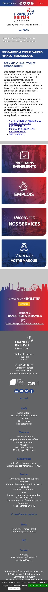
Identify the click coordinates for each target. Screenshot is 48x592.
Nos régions (24, 421)
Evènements (24, 458)
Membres (24, 432)
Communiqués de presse (24, 531)
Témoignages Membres (24, 450)
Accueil (6, 38)
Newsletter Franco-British (24, 529)
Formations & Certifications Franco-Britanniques (24, 502)
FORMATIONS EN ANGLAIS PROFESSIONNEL (22, 130)
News (24, 524)
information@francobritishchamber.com (25, 323)
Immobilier (24, 481)
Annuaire (24, 444)
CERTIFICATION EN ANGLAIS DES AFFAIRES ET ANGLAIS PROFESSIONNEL (25, 123)
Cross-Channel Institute (24, 514)
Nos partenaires (24, 423)
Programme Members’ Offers (24, 439)
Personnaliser (14, 589)
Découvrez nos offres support (24, 478)
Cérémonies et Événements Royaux (24, 466)
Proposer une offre (24, 442)
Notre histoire (24, 413)
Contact (24, 550)
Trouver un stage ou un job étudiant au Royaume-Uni (24, 496)
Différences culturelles (24, 489)
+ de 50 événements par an (24, 463)
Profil (24, 408)
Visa (24, 492)
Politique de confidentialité (24, 557)
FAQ (24, 540)
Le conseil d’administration (24, 415)
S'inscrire (24, 304)
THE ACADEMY (16, 134)
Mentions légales (24, 560)
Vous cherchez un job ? (24, 506)
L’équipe (24, 418)
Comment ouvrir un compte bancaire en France (24, 485)
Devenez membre (24, 436)
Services (16, 38)
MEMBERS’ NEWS (24, 447)
